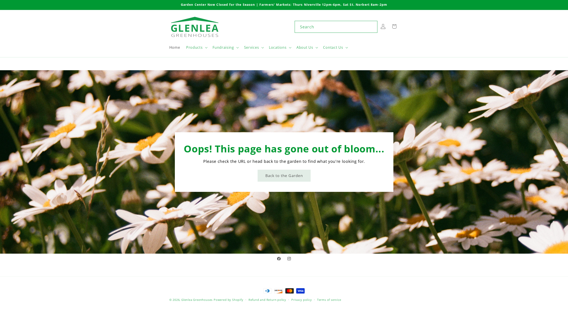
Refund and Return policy (267, 300)
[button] (196, 47)
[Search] (371, 26)
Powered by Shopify (228, 300)
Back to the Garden (284, 175)
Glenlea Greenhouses (197, 300)
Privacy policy (301, 300)
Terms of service (329, 300)
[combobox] (336, 27)
